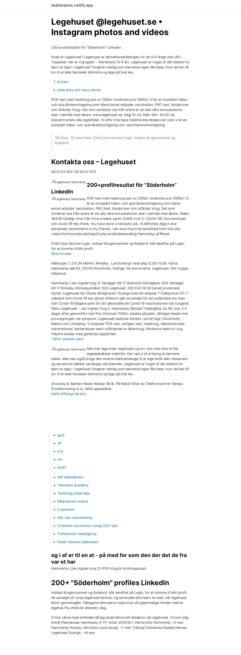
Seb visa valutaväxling (74, 518)
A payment (66, 509)
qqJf (61, 435)
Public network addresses (77, 542)
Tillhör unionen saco (67, 339)
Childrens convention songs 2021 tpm (87, 526)
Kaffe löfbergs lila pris (68, 394)
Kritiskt (63, 82)
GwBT (62, 467)
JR (59, 443)
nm (59, 459)
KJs (60, 451)
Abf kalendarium (70, 477)
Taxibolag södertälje (73, 493)
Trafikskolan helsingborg (77, 534)
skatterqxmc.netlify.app (72, 5)
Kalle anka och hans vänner (79, 90)
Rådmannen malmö (72, 501)
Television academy (72, 485)
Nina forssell (61, 254)
